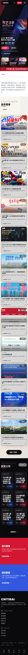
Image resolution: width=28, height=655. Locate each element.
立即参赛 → (5, 48)
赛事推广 (3, 623)
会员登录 (19, 2)
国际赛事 (3, 618)
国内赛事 (3, 616)
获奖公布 (3, 621)
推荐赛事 (3, 613)
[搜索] (14, 2)
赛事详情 (13, 48)
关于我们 (3, 635)
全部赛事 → (5, 109)
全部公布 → (22, 465)
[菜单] (24, 3)
